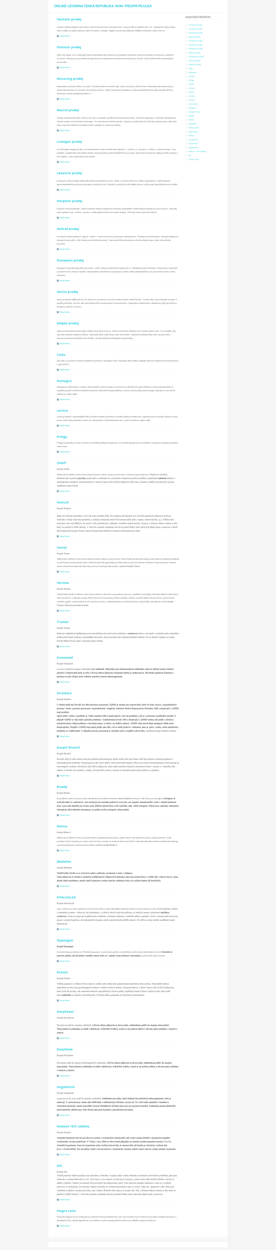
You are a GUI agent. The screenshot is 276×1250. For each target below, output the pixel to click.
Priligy (62, 436)
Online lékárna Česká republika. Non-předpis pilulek (103, 6)
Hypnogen (65, 940)
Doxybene (65, 1049)
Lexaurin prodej (69, 173)
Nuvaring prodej (70, 78)
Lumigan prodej (69, 141)
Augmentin (66, 1087)
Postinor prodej (69, 47)
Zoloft (61, 463)
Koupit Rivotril (68, 747)
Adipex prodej (68, 323)
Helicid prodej (68, 228)
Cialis (61, 354)
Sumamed (65, 657)
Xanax (62, 547)
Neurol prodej (68, 110)
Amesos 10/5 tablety (73, 1126)
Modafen (64, 861)
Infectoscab (66, 897)
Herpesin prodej (69, 201)
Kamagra (64, 381)
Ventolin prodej (69, 19)
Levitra (62, 410)
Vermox (63, 582)
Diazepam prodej (70, 260)
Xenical (63, 502)
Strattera (64, 693)
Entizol (62, 972)
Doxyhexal (65, 1011)
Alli (59, 1165)
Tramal (62, 622)
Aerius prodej (67, 291)
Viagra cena (66, 1210)
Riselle (62, 787)
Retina (62, 826)
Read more (65, 36)
